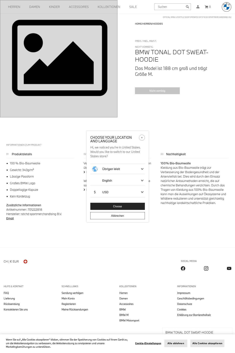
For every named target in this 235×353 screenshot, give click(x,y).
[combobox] (172, 6)
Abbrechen (117, 215)
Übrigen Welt (111, 169)
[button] (198, 7)
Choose (117, 206)
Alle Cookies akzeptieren (207, 343)
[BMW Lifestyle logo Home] (226, 7)
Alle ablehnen (175, 343)
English (107, 180)
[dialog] (117, 176)
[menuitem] (14, 7)
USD (101, 192)
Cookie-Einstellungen (148, 343)
